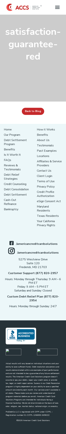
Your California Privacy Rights (46, 223)
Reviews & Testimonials (12, 167)
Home (8, 130)
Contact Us (44, 171)
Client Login (44, 176)
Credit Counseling (15, 184)
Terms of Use (46, 181)
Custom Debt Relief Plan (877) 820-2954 (33, 298)
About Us (43, 140)
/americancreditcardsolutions (37, 244)
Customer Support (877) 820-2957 (33, 273)
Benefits (9, 149)
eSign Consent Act (49, 201)
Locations (43, 156)
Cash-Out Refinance (10, 202)
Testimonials (45, 145)
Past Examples (47, 151)
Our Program (12, 135)
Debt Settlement (15, 195)
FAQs (7, 160)
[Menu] (57, 7)
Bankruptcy (11, 209)
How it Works (46, 130)
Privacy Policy (46, 187)
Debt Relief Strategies (11, 177)
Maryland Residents (43, 209)
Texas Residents (48, 216)
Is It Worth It (12, 155)
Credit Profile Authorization (45, 194)
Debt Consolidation (16, 189)
